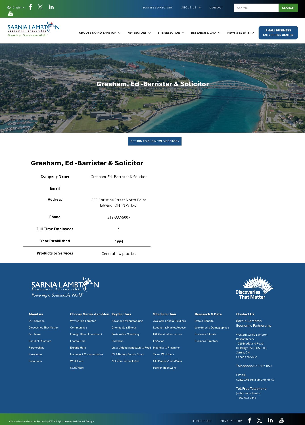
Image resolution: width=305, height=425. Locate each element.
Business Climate (205, 334)
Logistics (158, 341)
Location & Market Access (169, 327)
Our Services (36, 321)
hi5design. (89, 421)
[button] (16, 7)
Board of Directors (40, 341)
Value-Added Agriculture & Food (131, 347)
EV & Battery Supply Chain (128, 354)
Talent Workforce (163, 354)
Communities (78, 327)
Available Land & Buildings (169, 321)
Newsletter (35, 354)
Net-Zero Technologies (125, 361)
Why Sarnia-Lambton (83, 321)
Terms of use (201, 421)
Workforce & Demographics (212, 327)
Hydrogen (117, 341)
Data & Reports (204, 321)
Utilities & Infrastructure (167, 334)
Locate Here (78, 341)
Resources (35, 361)
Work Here (76, 361)
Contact (216, 7)
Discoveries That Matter (43, 327)
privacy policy (231, 421)
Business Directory (157, 7)
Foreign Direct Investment (86, 334)
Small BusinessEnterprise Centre (278, 33)
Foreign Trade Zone (165, 368)
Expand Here (78, 347)
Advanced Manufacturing (127, 321)
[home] (34, 29)
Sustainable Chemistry (126, 334)
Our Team (35, 334)
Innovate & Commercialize (86, 354)
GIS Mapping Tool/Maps (167, 361)
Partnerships (36, 347)
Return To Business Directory (154, 141)
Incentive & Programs (166, 347)
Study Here (77, 368)
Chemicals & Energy (124, 327)
